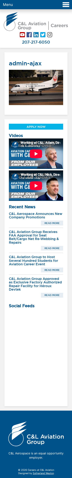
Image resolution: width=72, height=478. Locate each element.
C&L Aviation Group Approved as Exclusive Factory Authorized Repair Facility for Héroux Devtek (35, 284)
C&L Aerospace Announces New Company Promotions (35, 215)
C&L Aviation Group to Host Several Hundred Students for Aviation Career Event (33, 260)
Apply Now (36, 126)
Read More (52, 223)
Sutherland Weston (43, 473)
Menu (8, 4)
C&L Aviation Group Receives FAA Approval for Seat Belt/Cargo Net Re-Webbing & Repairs (34, 237)
